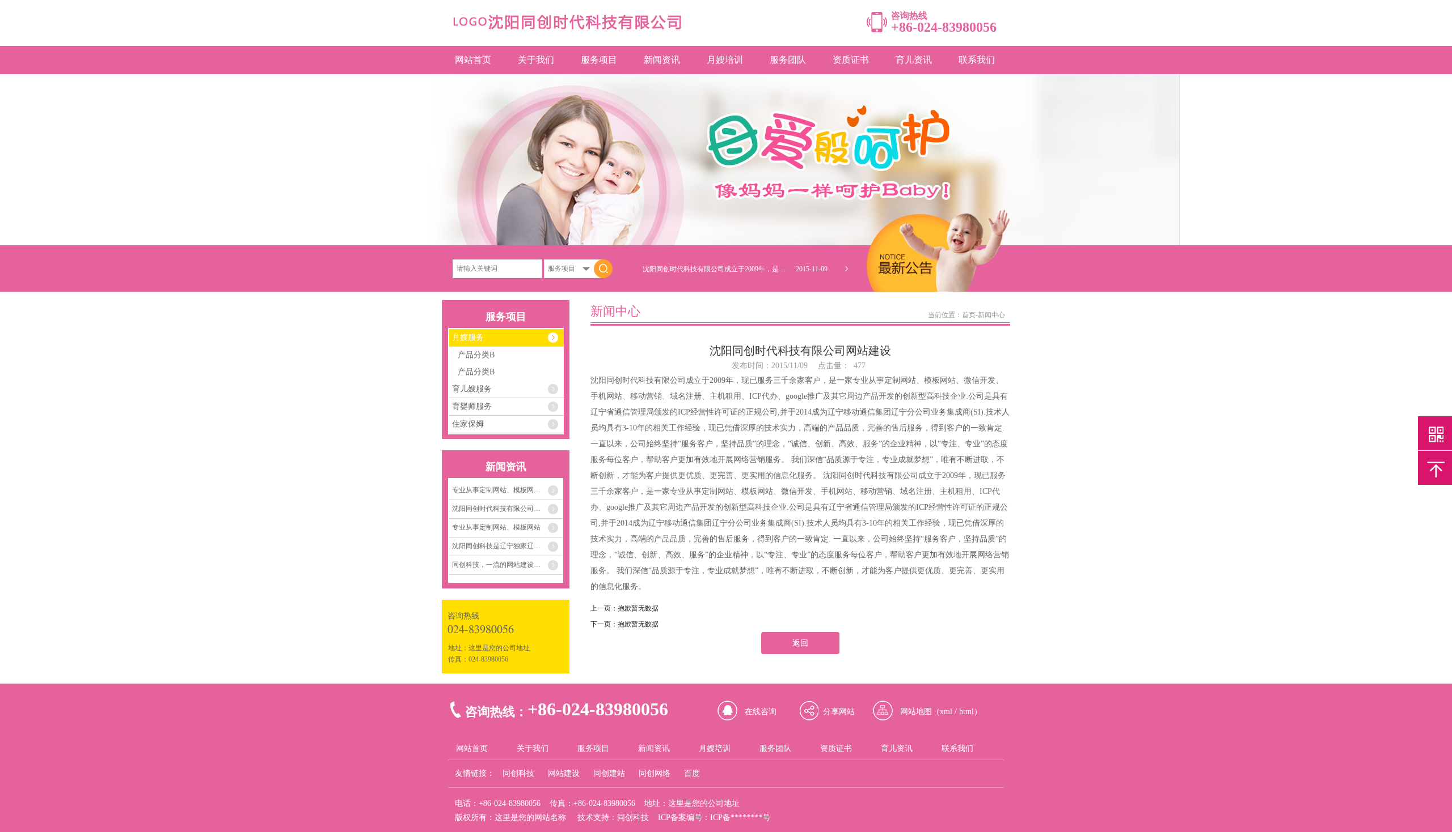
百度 (692, 773)
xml (946, 711)
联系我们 (977, 60)
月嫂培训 (725, 60)
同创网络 (654, 773)
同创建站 (609, 773)
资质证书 (851, 60)
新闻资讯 (662, 60)
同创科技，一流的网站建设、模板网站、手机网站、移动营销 (507, 565)
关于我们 (536, 60)
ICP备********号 (740, 817)
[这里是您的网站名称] (567, 28)
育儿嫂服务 (472, 389)
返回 (800, 643)
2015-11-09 (812, 269)
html (966, 711)
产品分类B (476, 355)
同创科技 (518, 773)
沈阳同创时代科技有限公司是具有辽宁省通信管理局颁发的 (507, 509)
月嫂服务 (468, 337)
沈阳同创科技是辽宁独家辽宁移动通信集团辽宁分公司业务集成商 (507, 546)
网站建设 (564, 773)
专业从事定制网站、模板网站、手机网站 (507, 490)
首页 (969, 315)
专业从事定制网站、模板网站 (496, 527)
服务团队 (788, 60)
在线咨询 (760, 711)
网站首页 (473, 60)
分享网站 (839, 711)
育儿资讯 (914, 60)
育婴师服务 (472, 406)
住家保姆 (468, 424)
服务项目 (599, 60)
